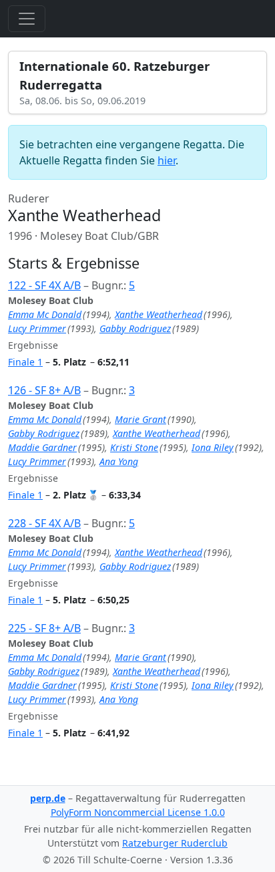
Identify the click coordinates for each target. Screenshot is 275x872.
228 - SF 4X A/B (44, 523)
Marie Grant (140, 419)
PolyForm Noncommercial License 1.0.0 (138, 812)
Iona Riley (213, 447)
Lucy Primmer (37, 328)
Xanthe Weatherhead (158, 314)
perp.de (47, 798)
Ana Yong (118, 461)
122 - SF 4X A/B (44, 285)
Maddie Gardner (42, 447)
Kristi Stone (134, 447)
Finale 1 (25, 361)
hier (167, 160)
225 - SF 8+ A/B (44, 628)
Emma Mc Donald (44, 314)
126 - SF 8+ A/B (44, 390)
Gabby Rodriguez (135, 328)
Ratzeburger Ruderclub (175, 843)
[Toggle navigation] (26, 18)
